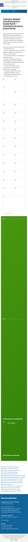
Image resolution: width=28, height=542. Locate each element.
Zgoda (12, 539)
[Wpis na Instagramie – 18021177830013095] (14, 434)
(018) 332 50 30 (15, 1)
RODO (16, 539)
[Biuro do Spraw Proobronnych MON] (10, 487)
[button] (1, 5)
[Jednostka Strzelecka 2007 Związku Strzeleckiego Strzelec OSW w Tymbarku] (14, 490)
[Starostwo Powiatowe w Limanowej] (10, 470)
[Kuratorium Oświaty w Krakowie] (9, 468)
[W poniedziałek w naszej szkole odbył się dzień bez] (14, 429)
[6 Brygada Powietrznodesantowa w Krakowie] (13, 475)
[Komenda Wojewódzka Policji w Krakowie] (12, 479)
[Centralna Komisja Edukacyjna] (9, 472)
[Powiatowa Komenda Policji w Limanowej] (12, 481)
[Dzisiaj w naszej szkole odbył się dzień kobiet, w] (14, 447)
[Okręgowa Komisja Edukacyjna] (9, 474)
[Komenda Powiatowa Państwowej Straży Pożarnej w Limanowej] (14, 483)
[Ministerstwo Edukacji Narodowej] (10, 467)
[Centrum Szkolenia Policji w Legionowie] (11, 486)
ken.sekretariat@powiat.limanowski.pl (12, 2)
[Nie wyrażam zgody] (26, 538)
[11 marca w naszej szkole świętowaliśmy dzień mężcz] (14, 439)
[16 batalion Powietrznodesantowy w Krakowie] (13, 477)
